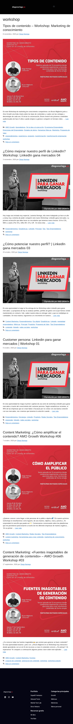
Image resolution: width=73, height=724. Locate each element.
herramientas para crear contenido (31, 537)
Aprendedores (20, 127)
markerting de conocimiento (54, 537)
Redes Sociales (47, 417)
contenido (8, 327)
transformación (40, 136)
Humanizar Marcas (44, 130)
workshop (6, 139)
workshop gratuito (54, 661)
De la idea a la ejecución (35, 127)
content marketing (11, 537)
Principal (38, 229)
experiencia (23, 136)
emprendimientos (11, 136)
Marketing (55, 130)
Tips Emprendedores (53, 229)
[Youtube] (12, 697)
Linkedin (31, 229)
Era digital (36, 321)
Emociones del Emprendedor (13, 130)
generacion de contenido (30, 661)
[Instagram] (9, 697)
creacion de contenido (13, 661)
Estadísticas (23, 229)
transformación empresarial (56, 136)
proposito (31, 136)
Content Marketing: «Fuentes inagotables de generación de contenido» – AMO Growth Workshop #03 (35, 556)
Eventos (32, 658)
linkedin (16, 327)
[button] (54, 6)
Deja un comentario (12, 142)
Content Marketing (11, 321)
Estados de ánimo (30, 130)
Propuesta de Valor (42, 324)
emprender (9, 420)
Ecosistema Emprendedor (54, 127)
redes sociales (25, 327)
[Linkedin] (5, 697)
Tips (43, 229)
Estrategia (22, 417)
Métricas (17, 324)
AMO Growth (10, 127)
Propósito (31, 324)
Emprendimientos (11, 229)
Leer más (51, 223)
